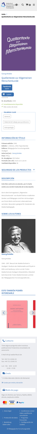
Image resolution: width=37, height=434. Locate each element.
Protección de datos (11, 418)
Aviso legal (7, 411)
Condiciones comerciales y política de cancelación (27, 413)
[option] (18, 314)
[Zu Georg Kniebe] (18, 236)
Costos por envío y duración (13, 383)
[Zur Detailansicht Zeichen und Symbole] (18, 314)
